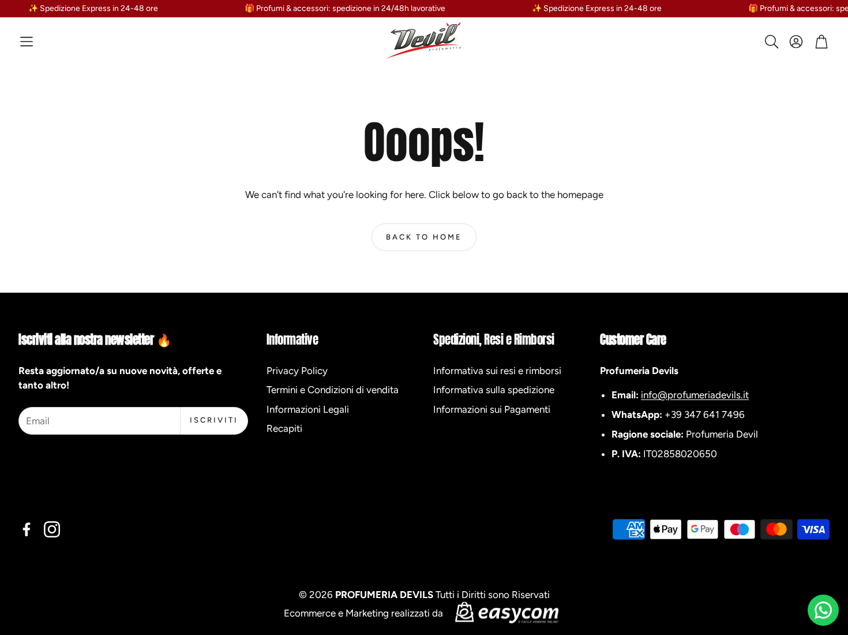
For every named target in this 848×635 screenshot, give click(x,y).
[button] (26, 41)
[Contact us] (823, 610)
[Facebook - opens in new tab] (26, 529)
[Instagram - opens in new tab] (52, 529)
